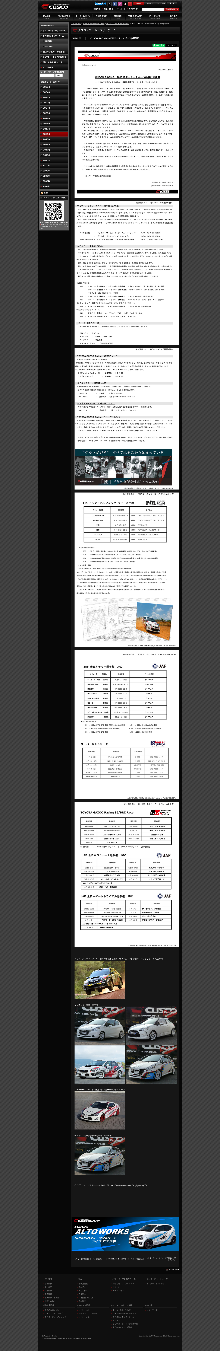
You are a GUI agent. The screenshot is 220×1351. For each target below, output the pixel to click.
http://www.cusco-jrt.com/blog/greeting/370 (129, 1185)
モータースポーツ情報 (122, 1310)
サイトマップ (152, 1310)
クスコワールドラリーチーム (124, 1313)
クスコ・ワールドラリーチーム (117, 24)
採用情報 (48, 1291)
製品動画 (82, 1301)
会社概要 (48, 1287)
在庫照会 (82, 1294)
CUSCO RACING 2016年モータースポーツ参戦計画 (114, 38)
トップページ (76, 24)
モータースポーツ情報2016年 (93, 24)
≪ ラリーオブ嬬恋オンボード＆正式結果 (88, 1259)
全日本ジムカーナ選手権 (122, 1327)
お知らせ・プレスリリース (123, 1284)
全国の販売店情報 (52, 1310)
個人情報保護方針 (52, 1298)
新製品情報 (83, 1284)
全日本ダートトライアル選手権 (125, 1324)
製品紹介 (82, 1287)
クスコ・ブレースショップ (55, 1317)
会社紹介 (48, 1284)
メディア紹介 (118, 1291)
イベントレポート (86, 1317)
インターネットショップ (156, 1284)
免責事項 (48, 1294)
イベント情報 (84, 1310)
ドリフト (116, 1320)
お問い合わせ (50, 1301)
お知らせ (116, 1287)
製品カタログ (84, 1291)
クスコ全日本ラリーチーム (123, 1317)
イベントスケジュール (88, 1313)
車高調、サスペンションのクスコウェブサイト (57, 8)
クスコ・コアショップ (54, 1313)
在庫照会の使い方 (86, 1298)
